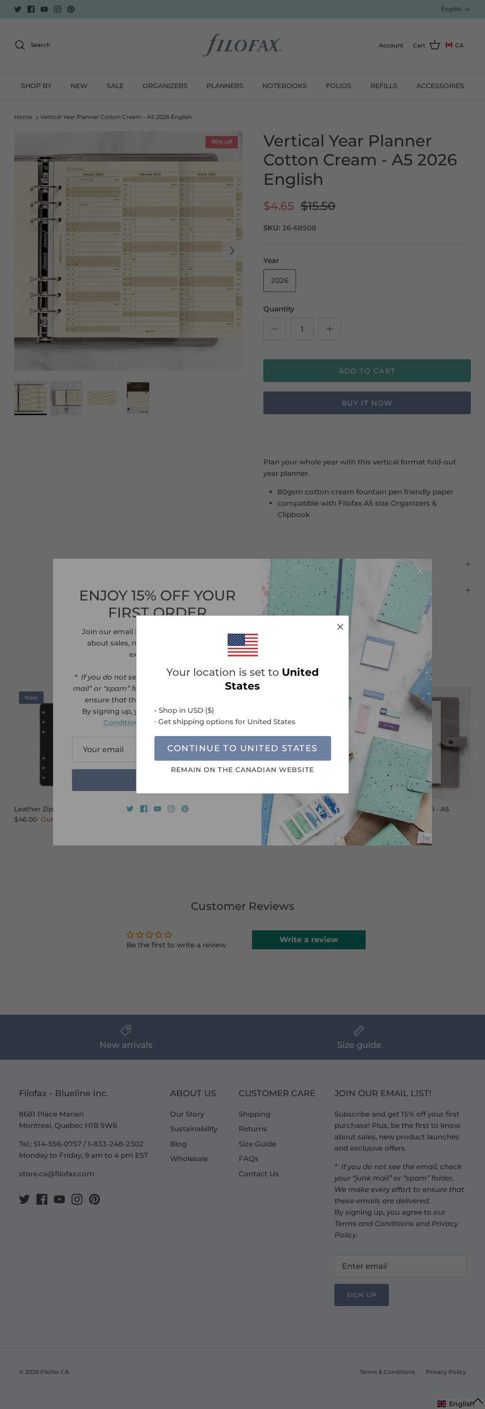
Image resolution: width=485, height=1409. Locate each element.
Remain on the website (242, 769)
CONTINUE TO (242, 748)
